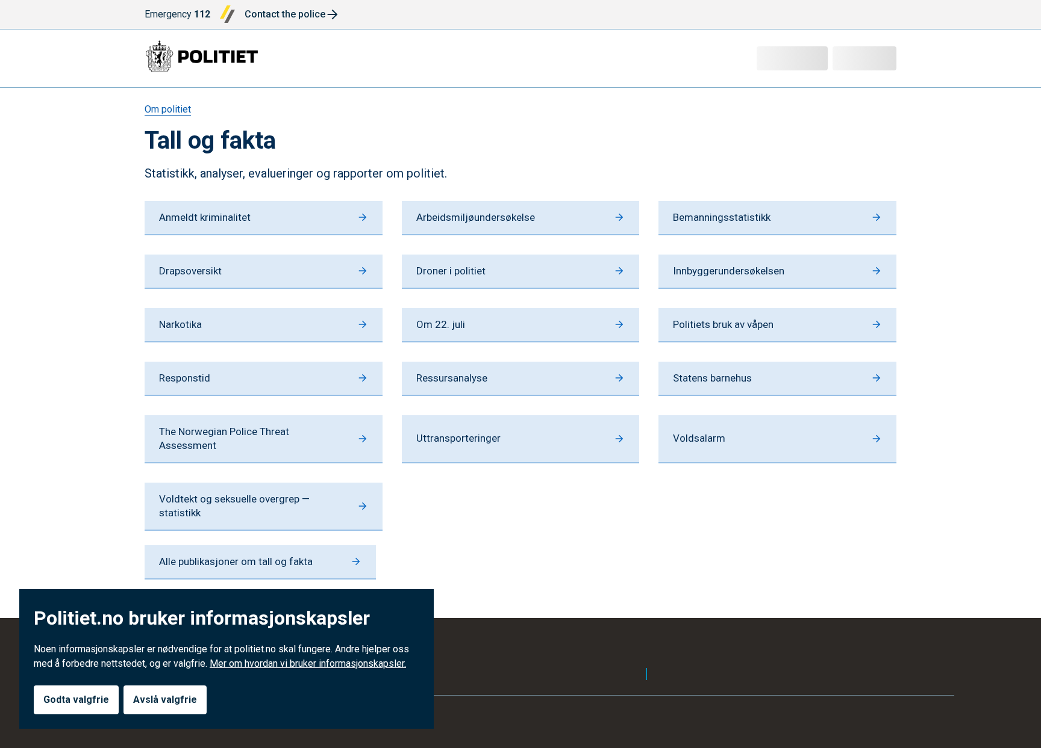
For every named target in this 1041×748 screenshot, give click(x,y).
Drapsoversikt (190, 271)
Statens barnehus (712, 378)
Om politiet (168, 109)
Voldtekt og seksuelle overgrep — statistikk (234, 506)
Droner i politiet (451, 271)
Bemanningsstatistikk (722, 217)
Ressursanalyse (451, 378)
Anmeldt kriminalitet (205, 217)
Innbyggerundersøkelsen (728, 271)
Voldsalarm (699, 438)
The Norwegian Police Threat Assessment (224, 438)
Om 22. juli (440, 324)
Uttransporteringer (458, 438)
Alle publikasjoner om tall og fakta (236, 561)
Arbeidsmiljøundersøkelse (475, 217)
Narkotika (180, 324)
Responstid (184, 378)
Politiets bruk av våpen (723, 324)
